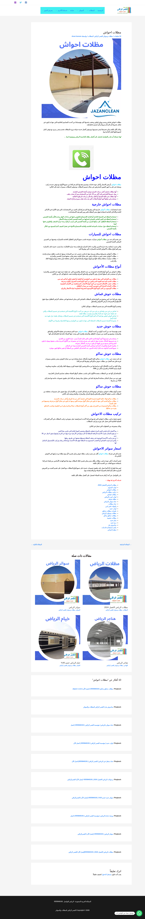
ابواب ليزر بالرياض (110, 497)
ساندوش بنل (112, 525)
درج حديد (113, 523)
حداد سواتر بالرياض (110, 501)
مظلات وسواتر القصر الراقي (103, 36)
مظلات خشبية (111, 518)
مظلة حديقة (112, 499)
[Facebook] (26, 2)
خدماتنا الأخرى (62, 10)
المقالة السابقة (125, 544)
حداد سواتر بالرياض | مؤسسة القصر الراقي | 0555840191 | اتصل (92, 725)
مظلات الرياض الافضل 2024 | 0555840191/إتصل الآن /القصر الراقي (91, 852)
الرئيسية (100, 10)
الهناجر (126, 665)
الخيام (78, 665)
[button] (139, 913)
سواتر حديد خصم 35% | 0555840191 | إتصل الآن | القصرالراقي (92, 798)
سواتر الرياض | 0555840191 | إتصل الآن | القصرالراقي (95, 834)
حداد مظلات (112, 504)
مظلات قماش (111, 494)
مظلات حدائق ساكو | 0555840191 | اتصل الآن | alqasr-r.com (93, 689)
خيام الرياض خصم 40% (70, 663)
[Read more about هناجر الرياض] (105, 637)
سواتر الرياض (112, 530)
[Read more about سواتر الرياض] (57, 582)
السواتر (81, 10)
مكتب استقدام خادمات (109, 527)
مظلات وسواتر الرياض (109, 513)
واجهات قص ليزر (110, 506)
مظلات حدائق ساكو (110, 516)
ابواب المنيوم (112, 487)
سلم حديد (113, 520)
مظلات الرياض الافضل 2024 (107, 485)
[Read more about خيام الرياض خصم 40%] (57, 637)
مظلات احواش (111, 490)
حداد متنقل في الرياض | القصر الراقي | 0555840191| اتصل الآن (92, 761)
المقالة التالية (36, 544)
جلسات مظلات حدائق (109, 511)
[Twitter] (21, 2)
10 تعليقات (117, 36)
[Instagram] (15, 2)
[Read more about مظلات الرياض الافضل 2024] (105, 582)
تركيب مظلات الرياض (109, 492)
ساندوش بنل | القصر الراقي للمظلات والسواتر (98, 707)
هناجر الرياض (122, 663)
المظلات (91, 10)
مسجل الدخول (106, 874)
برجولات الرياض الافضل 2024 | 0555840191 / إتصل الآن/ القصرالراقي (90, 779)
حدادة (72, 10)
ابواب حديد (112, 509)
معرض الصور (48, 10)
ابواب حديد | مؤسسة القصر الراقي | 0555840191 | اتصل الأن (93, 743)
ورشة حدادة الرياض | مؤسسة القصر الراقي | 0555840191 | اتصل (91, 816)
